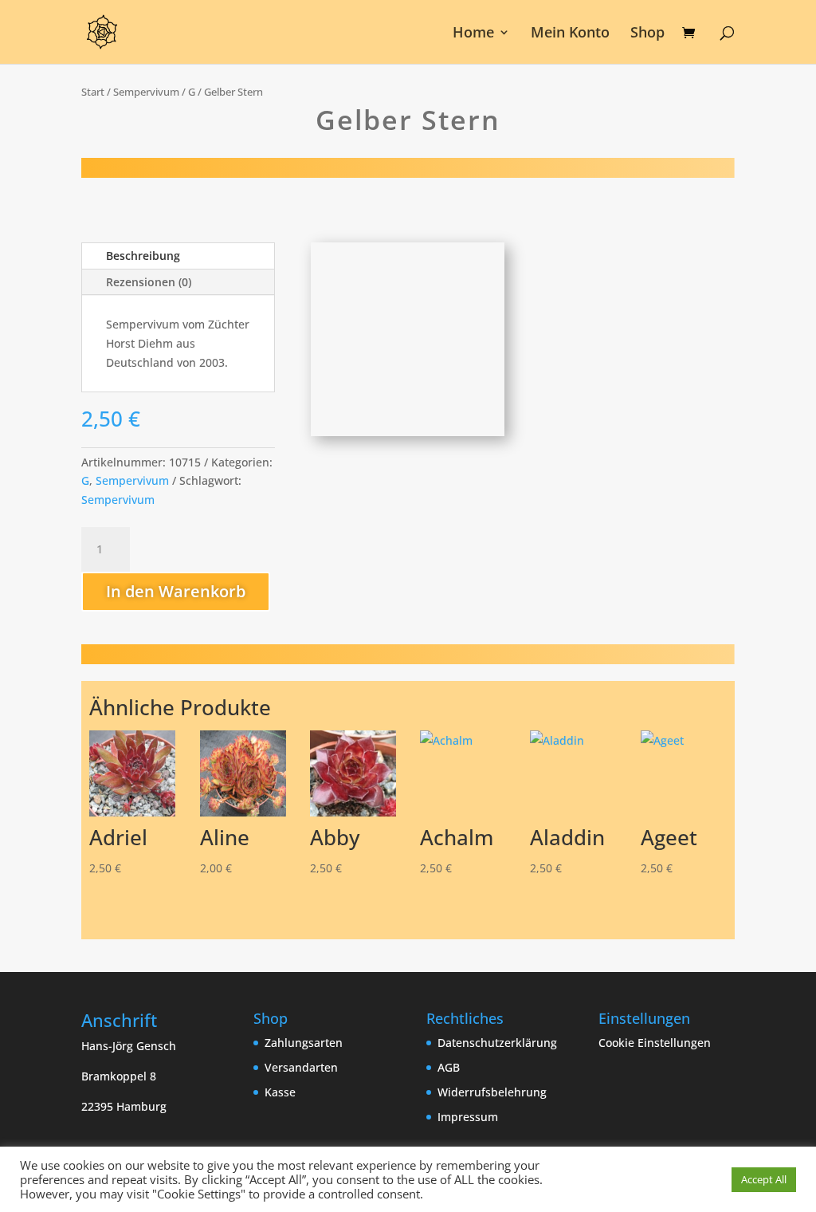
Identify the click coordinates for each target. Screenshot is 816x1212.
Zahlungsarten (304, 1042)
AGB (448, 1067)
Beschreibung (143, 255)
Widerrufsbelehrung (492, 1092)
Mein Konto (570, 33)
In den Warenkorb (175, 591)
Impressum (467, 1116)
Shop (647, 33)
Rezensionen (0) (148, 281)
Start (92, 92)
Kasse (280, 1092)
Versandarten (301, 1067)
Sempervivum (146, 92)
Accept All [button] (764, 1179)
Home (473, 33)
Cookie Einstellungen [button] (654, 1042)
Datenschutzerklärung (497, 1042)
